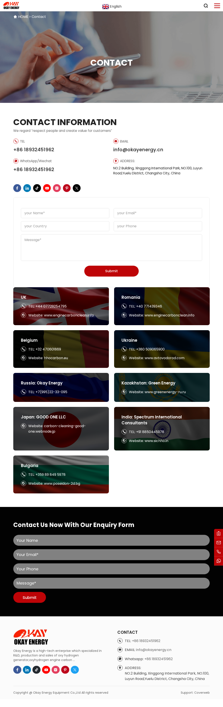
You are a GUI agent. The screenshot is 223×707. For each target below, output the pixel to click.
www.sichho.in (156, 440)
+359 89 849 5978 (50, 474)
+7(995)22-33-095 (51, 391)
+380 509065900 (150, 349)
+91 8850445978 (150, 431)
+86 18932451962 (33, 149)
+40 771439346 (149, 306)
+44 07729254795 (51, 306)
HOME (23, 16)
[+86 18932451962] (218, 551)
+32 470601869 (48, 349)
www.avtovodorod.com (164, 357)
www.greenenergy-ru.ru (165, 391)
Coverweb (202, 692)
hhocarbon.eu (56, 357)
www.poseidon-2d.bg (62, 483)
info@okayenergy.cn (138, 149)
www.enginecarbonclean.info (69, 315)
